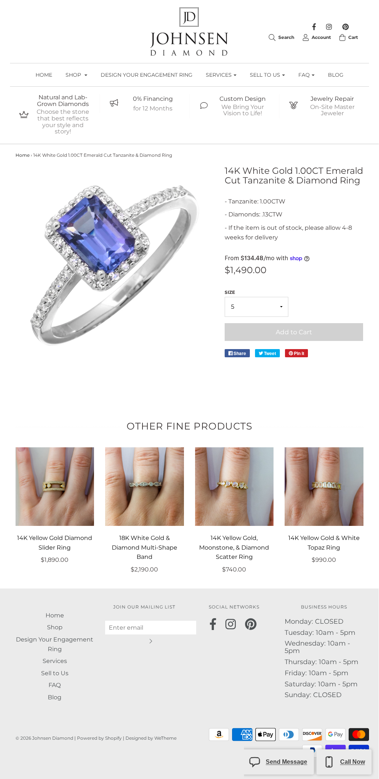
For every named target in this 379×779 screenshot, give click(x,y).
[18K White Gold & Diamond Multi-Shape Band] (144, 486)
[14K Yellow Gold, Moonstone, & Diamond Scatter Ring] (234, 486)
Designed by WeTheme (151, 738)
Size (230, 292)
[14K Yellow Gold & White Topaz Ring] (324, 486)
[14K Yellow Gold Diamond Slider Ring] (55, 486)
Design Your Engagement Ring (146, 75)
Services (55, 660)
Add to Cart (294, 332)
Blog (335, 75)
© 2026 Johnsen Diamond (45, 738)
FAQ (54, 685)
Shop (55, 627)
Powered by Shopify (99, 738)
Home (44, 75)
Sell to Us (54, 673)
